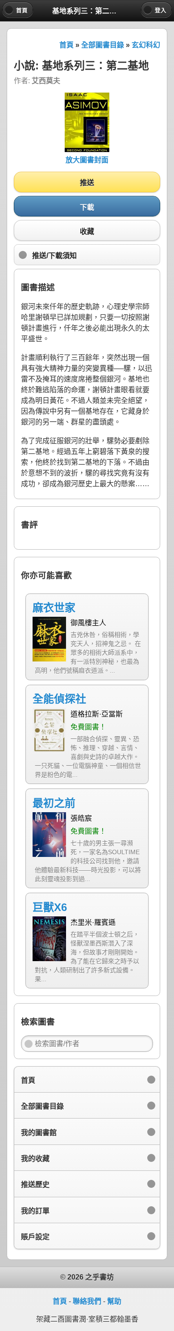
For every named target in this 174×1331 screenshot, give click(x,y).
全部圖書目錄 (102, 45)
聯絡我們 (87, 1301)
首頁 (66, 45)
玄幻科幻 (146, 45)
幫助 (114, 1301)
